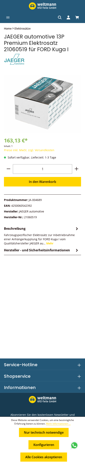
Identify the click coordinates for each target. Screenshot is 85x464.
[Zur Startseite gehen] (42, 6)
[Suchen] (60, 17)
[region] (42, 103)
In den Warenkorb (42, 182)
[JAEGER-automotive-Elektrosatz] (42, 103)
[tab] (41, 235)
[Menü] (8, 17)
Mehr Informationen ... (58, 423)
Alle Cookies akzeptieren (43, 457)
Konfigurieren (43, 445)
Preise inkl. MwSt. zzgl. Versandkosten (29, 150)
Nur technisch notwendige (44, 432)
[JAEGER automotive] (42, 59)
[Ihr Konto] (68, 17)
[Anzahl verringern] (8, 169)
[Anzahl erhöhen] (76, 169)
